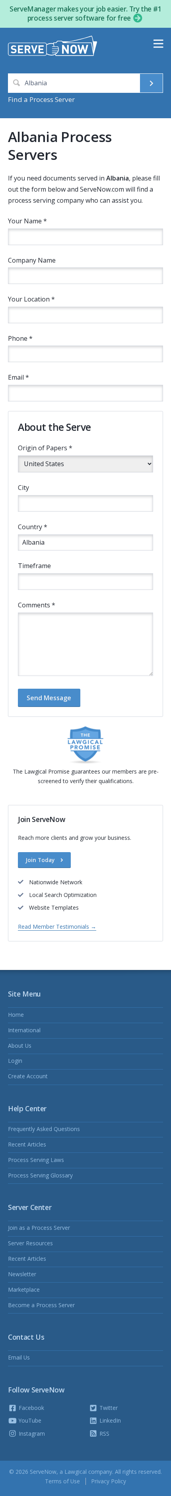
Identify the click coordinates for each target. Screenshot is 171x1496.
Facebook (30, 1408)
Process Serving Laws (36, 1160)
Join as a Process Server (39, 1227)
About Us (19, 1045)
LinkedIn (109, 1420)
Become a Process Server (41, 1305)
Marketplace (24, 1289)
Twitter (108, 1408)
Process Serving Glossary (40, 1175)
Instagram (31, 1433)
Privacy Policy (108, 1481)
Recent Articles (27, 1144)
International (24, 1030)
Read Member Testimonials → (57, 926)
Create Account (28, 1076)
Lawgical (75, 1471)
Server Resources (30, 1243)
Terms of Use (62, 1481)
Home (16, 1014)
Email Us (19, 1357)
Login (15, 1060)
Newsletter (22, 1274)
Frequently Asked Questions (44, 1129)
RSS (103, 1433)
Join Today (40, 860)
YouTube (29, 1420)
